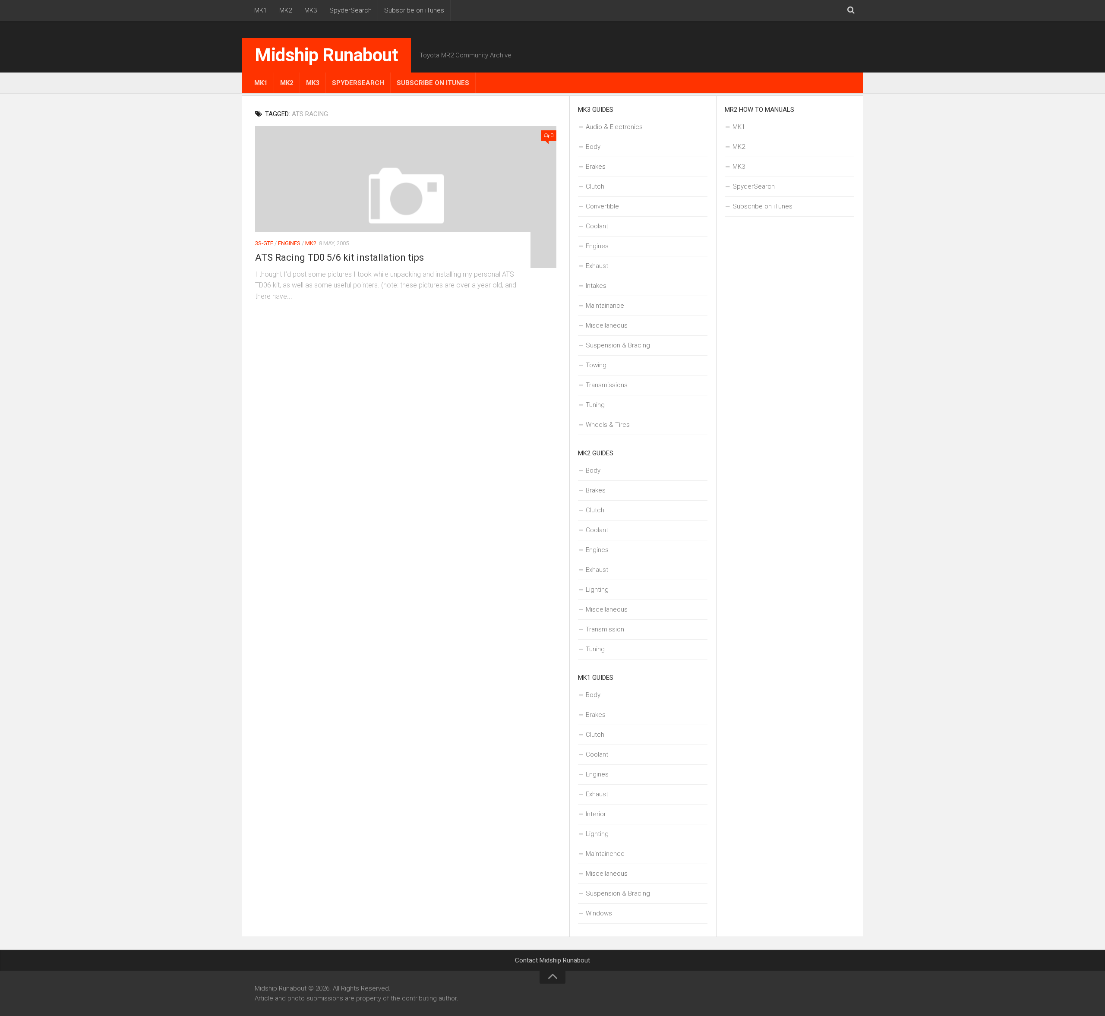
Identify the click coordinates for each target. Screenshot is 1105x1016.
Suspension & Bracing (618, 345)
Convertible (602, 206)
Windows (599, 913)
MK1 (260, 10)
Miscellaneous (607, 325)
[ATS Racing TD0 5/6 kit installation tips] (405, 197)
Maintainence (605, 854)
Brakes (596, 166)
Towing (596, 365)
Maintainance (605, 305)
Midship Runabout (326, 55)
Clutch (595, 186)
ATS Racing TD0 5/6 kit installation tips (339, 257)
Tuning (595, 405)
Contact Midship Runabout (552, 960)
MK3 (310, 10)
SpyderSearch (350, 10)
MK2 (285, 10)
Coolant (597, 226)
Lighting (597, 589)
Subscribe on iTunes (414, 10)
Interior (596, 814)
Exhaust (597, 266)
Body (593, 147)
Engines (289, 243)
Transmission (605, 629)
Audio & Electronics (614, 127)
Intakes (596, 286)
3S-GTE (264, 243)
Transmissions (607, 385)
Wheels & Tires (608, 425)
